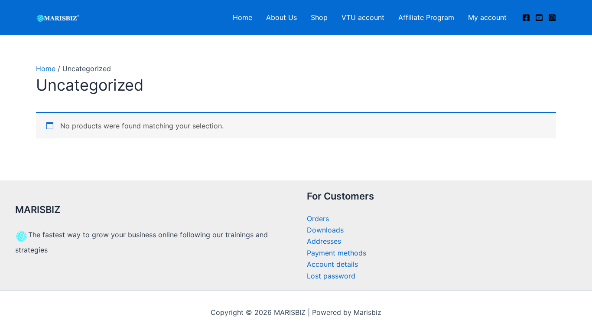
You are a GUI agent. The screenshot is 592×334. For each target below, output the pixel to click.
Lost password (331, 276)
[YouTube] (539, 18)
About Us (281, 17)
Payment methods (336, 253)
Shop (319, 17)
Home (242, 17)
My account (487, 17)
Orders (318, 218)
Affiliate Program (426, 17)
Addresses (324, 241)
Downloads (325, 230)
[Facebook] (526, 18)
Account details (332, 264)
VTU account (363, 17)
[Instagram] (552, 18)
